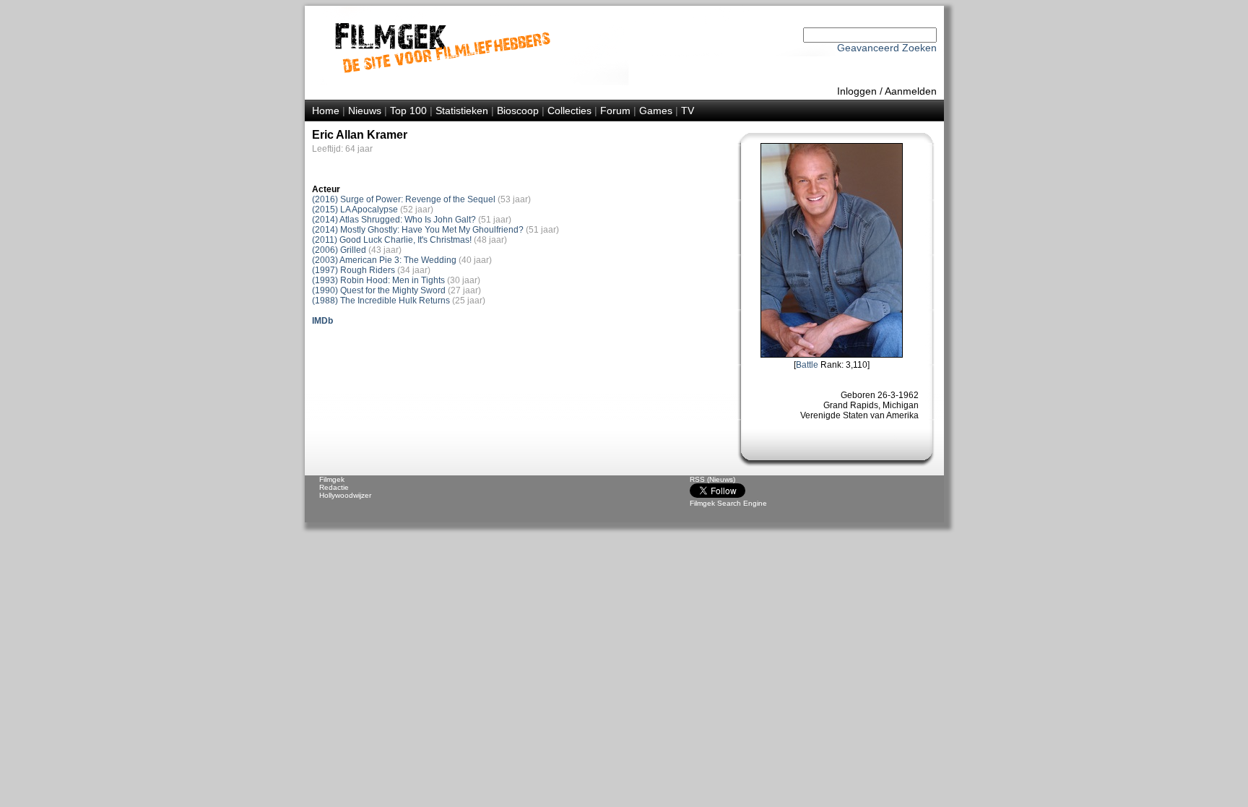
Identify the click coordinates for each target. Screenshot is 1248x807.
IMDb (322, 321)
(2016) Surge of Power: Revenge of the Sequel (403, 199)
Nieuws (364, 110)
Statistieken (462, 110)
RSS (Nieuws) (712, 479)
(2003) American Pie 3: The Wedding (384, 260)
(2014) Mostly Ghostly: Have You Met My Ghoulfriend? (418, 230)
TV (687, 110)
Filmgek (331, 479)
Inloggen (857, 91)
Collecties (569, 110)
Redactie (334, 487)
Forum (615, 110)
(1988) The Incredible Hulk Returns (381, 300)
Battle (807, 365)
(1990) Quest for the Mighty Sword (379, 290)
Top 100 (408, 110)
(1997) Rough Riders (353, 270)
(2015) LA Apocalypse (355, 209)
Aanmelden (911, 91)
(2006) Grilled (339, 250)
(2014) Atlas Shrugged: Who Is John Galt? (394, 220)
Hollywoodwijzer (345, 495)
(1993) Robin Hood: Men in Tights (378, 280)
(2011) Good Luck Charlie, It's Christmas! (392, 240)
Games (655, 110)
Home (325, 110)
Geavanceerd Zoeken (887, 47)
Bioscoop (518, 110)
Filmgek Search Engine (728, 503)
